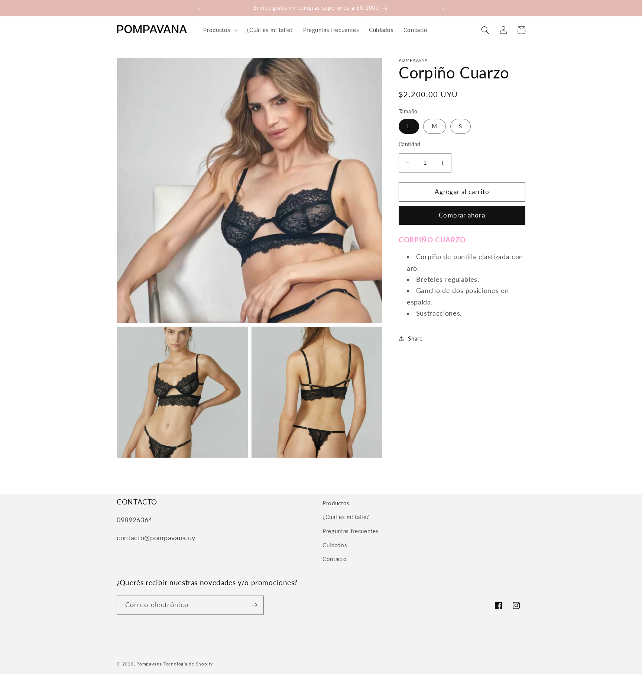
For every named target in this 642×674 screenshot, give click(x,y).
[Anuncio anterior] (199, 8)
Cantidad (410, 144)
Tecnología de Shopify (188, 664)
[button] (219, 30)
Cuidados (334, 545)
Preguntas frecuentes (350, 531)
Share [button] (415, 338)
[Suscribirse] (254, 605)
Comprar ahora (462, 215)
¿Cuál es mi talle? (345, 516)
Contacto (334, 558)
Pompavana (149, 664)
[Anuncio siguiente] (443, 8)
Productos (336, 503)
